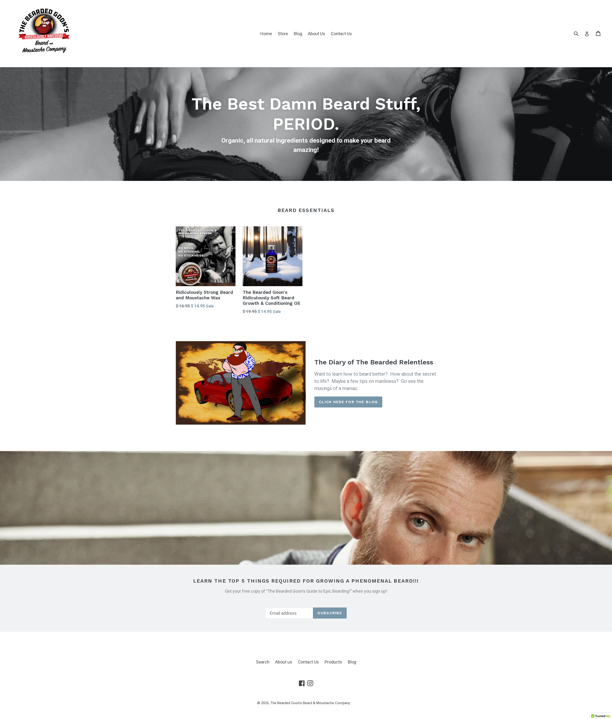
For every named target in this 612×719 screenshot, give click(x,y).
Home (266, 33)
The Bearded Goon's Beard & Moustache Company (310, 703)
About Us (316, 33)
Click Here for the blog (348, 402)
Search (262, 661)
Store (283, 33)
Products (333, 661)
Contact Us (341, 33)
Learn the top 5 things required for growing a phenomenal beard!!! (306, 581)
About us (283, 661)
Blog (298, 33)
